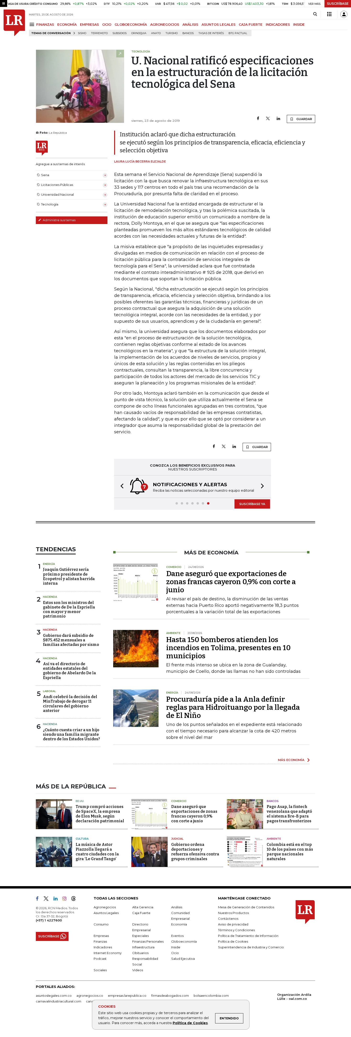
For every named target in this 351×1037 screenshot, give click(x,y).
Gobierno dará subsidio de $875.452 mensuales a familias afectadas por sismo (71, 640)
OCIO (106, 24)
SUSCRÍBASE (338, 3)
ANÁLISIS (190, 24)
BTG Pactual (238, 33)
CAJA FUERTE (250, 24)
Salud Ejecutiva (183, 958)
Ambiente (274, 838)
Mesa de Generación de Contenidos (246, 907)
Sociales (100, 970)
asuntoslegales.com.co (54, 995)
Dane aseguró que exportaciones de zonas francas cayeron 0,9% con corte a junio (231, 581)
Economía (179, 924)
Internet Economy (108, 953)
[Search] (315, 14)
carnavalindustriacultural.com (58, 1001)
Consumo (101, 924)
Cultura (82, 838)
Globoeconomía (184, 941)
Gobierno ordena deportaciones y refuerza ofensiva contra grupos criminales (195, 851)
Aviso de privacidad (233, 924)
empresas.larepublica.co (127, 995)
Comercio (178, 801)
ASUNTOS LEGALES (218, 24)
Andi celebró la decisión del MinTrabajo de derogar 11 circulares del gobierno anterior (70, 704)
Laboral (49, 691)
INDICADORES (278, 24)
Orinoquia (138, 33)
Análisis (176, 907)
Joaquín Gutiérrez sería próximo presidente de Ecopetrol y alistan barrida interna (69, 576)
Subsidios (119, 33)
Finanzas (100, 941)
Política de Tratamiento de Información (248, 936)
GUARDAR (304, 119)
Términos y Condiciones (236, 930)
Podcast (100, 958)
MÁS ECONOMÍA (291, 760)
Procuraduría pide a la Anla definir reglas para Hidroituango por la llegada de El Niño (233, 707)
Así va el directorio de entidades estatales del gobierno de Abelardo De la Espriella (69, 671)
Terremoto (99, 33)
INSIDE (299, 24)
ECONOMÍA (67, 24)
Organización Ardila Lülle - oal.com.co (294, 997)
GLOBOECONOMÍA (131, 24)
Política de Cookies (190, 1023)
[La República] (14, 23)
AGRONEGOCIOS (164, 24)
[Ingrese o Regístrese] (343, 14)
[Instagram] (66, 899)
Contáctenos (228, 918)
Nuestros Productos (233, 913)
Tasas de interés (211, 33)
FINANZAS (45, 24)
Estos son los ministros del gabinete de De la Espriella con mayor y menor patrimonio (69, 609)
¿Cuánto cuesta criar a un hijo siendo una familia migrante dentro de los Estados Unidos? (71, 734)
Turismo (171, 33)
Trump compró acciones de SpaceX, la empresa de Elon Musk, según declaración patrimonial (100, 813)
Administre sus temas (58, 220)
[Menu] (32, 24)
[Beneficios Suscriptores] (329, 14)
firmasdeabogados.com (170, 995)
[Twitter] (268, 119)
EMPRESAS (89, 24)
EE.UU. (80, 801)
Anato (156, 33)
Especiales (140, 936)
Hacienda (50, 596)
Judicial (177, 838)
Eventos (177, 936)
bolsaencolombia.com (211, 995)
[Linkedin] (278, 119)
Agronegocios (105, 907)
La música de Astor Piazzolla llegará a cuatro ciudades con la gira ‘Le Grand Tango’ (97, 851)
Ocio (175, 953)
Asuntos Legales (106, 913)
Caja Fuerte (141, 913)
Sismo (82, 33)
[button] (120, 486)
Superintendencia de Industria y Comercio (251, 947)
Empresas (101, 936)
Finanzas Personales (148, 941)
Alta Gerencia (142, 907)
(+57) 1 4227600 (49, 920)
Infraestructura (143, 947)
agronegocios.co (89, 995)
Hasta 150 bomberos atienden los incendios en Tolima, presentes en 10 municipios (228, 647)
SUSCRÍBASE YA (252, 504)
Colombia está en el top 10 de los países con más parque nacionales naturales (290, 851)
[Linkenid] (57, 899)
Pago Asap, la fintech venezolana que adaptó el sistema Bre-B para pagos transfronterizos (289, 813)
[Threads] (75, 899)
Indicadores (103, 947)
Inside (175, 947)
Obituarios (140, 953)
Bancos (188, 33)
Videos (137, 970)
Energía (49, 564)
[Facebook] (258, 119)
